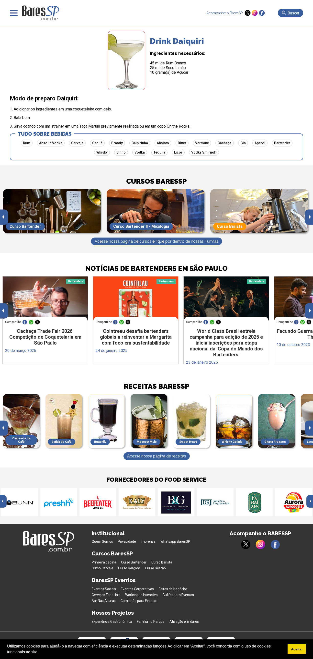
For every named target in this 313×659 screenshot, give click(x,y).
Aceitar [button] (297, 649)
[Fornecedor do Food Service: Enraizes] (254, 502)
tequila (159, 152)
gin (243, 143)
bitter (182, 143)
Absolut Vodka (50, 143)
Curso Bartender (133, 562)
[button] (40, 652)
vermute (202, 143)
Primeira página (104, 562)
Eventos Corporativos (137, 589)
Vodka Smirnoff (204, 152)
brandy (117, 143)
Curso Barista (161, 562)
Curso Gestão (155, 568)
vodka (139, 152)
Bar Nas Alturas (104, 601)
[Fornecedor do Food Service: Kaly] (137, 502)
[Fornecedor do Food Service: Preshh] (58, 502)
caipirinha (140, 143)
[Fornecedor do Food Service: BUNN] (19, 502)
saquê (97, 143)
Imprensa (148, 541)
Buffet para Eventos (178, 595)
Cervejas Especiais (106, 595)
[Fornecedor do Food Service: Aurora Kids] (293, 502)
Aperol (260, 143)
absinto (163, 143)
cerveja (77, 143)
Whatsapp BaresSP (175, 541)
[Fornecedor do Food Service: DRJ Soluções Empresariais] (215, 502)
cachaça (225, 143)
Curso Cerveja (102, 568)
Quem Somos (102, 541)
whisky (102, 152)
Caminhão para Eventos (139, 601)
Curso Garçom (129, 568)
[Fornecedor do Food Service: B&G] (176, 502)
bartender (282, 143)
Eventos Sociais (104, 589)
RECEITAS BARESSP (156, 386)
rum (26, 143)
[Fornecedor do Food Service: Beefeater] (97, 502)
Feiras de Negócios (173, 589)
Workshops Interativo (141, 595)
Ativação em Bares (184, 621)
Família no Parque (151, 621)
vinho (121, 152)
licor (178, 152)
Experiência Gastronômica (112, 621)
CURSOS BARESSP (156, 181)
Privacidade (127, 541)
